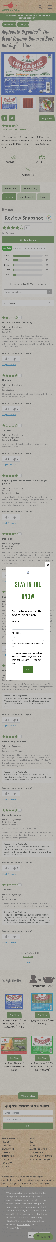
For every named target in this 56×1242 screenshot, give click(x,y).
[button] (47, 564)
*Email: (15, 621)
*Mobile (16, 632)
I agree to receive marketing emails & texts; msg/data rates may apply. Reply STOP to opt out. (27, 658)
